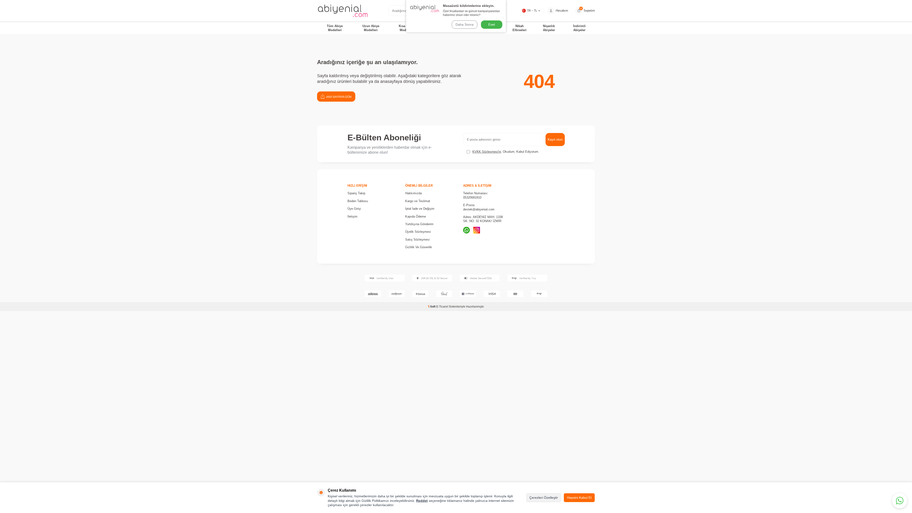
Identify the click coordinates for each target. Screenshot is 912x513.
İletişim (352, 216)
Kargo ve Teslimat (417, 201)
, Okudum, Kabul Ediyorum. (505, 151)
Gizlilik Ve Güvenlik (418, 247)
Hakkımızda (413, 193)
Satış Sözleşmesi (417, 239)
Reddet (422, 501)
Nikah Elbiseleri (520, 28)
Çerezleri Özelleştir (543, 497)
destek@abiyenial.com (478, 209)
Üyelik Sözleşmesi (418, 231)
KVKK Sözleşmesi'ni (486, 151)
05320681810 (472, 197)
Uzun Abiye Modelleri (370, 28)
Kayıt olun (555, 139)
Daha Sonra (465, 24)
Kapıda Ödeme (415, 216)
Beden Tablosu (357, 201)
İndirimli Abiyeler (579, 28)
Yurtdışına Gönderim (419, 224)
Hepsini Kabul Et (579, 497)
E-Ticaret (442, 306)
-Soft (432, 306)
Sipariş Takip (356, 193)
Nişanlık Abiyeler (549, 28)
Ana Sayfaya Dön (339, 97)
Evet (491, 24)
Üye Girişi (354, 208)
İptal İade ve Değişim (419, 208)
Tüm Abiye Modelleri (335, 28)
